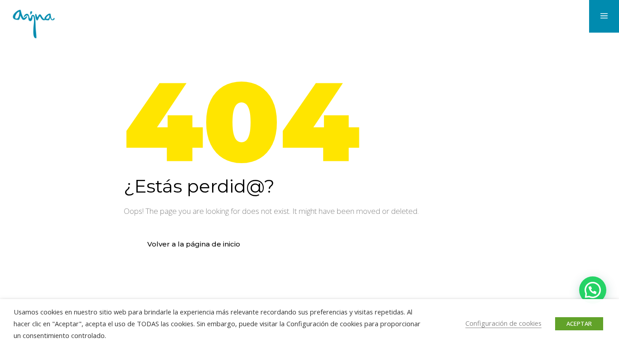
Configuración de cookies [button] (503, 323)
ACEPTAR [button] (579, 323)
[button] (592, 290)
